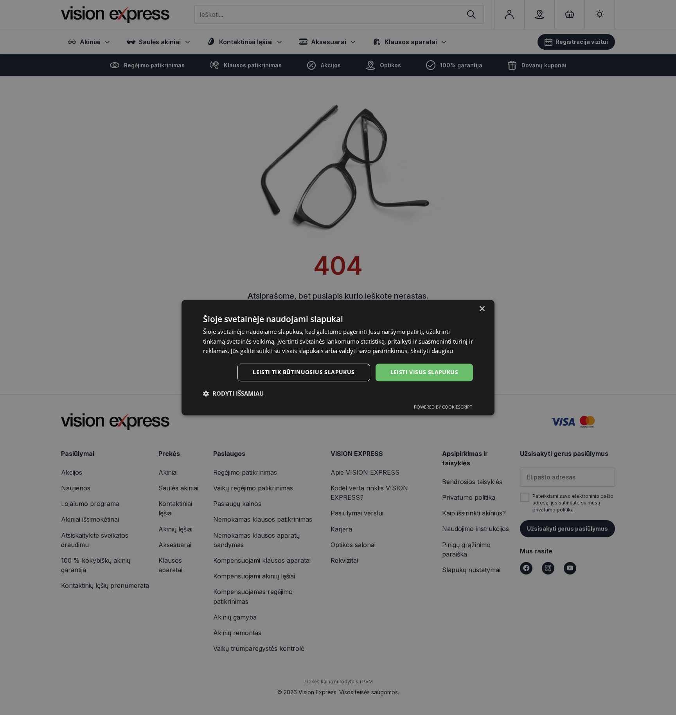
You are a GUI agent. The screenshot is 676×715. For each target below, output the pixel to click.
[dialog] (338, 357)
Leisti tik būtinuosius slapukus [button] (303, 372)
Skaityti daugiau (431, 351)
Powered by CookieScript (443, 407)
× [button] (482, 309)
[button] (233, 393)
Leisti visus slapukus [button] (424, 372)
